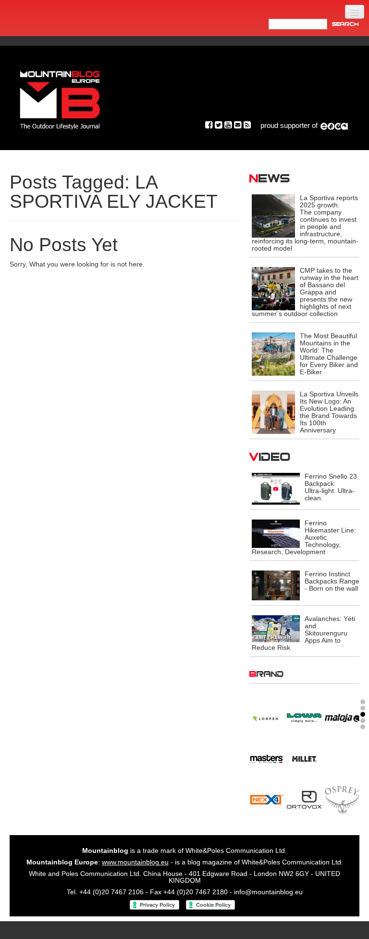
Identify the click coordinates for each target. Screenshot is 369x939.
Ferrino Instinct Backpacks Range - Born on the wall (332, 581)
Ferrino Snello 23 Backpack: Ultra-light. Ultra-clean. (331, 487)
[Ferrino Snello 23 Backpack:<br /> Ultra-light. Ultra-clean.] (276, 488)
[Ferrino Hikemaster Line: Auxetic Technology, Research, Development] (276, 533)
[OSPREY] (342, 798)
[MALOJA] (342, 716)
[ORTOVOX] (304, 798)
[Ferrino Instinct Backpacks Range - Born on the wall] (276, 585)
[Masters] (266, 757)
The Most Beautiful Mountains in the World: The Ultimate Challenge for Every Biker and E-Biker (329, 354)
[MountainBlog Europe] (60, 98)
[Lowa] (304, 716)
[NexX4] (266, 798)
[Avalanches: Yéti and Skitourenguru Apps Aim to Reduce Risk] (276, 628)
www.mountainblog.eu (135, 862)
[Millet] (304, 757)
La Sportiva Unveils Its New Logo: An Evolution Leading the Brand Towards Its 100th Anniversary (329, 412)
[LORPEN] (266, 716)
